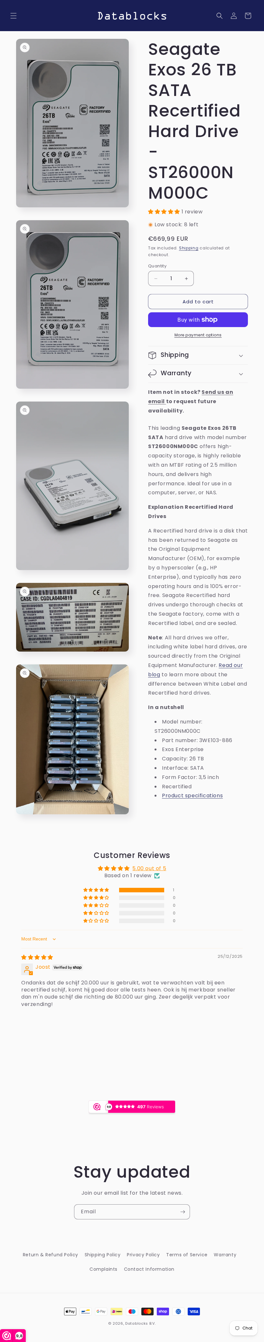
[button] (13, 16)
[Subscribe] (182, 1211)
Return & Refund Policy (50, 1254)
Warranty (225, 1254)
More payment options (198, 335)
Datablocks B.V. (140, 1323)
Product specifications (192, 795)
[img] (37, 957)
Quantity (157, 266)
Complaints (104, 1269)
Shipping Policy (103, 1254)
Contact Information (149, 1269)
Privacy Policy (143, 1254)
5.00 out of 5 (149, 868)
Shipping (189, 248)
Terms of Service (187, 1254)
